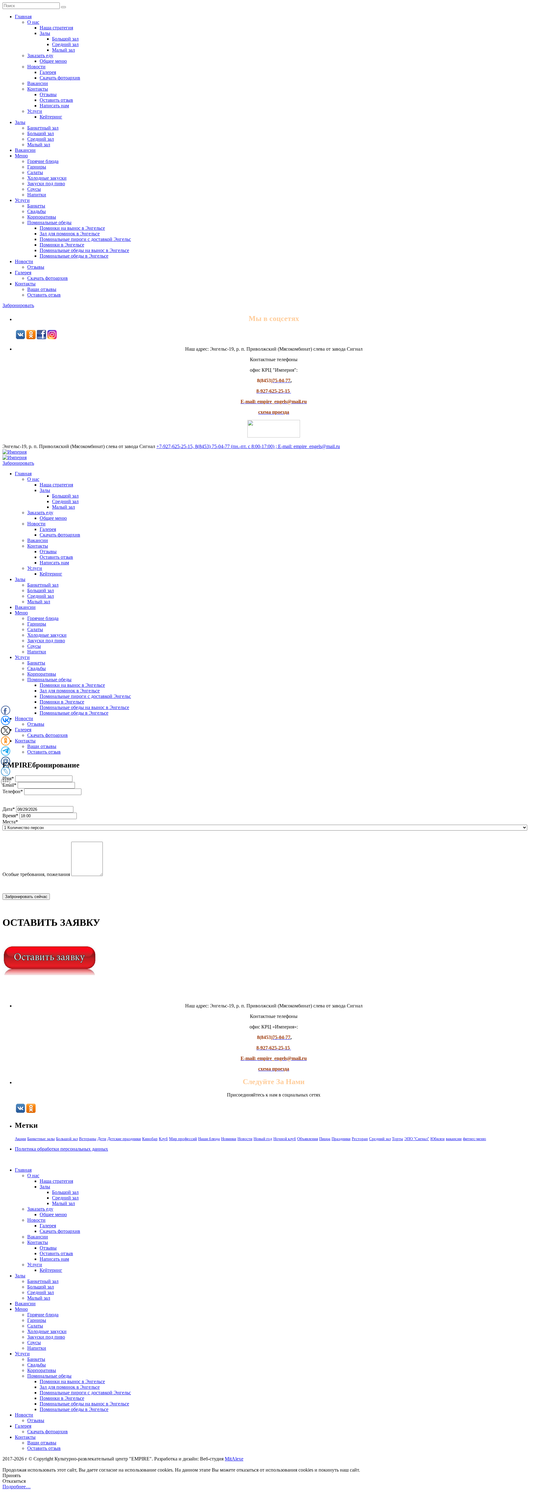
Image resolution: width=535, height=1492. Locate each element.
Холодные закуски (47, 178)
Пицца (324, 1138)
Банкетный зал (43, 127)
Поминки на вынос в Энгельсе (72, 228)
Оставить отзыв (56, 100)
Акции (20, 1138)
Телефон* (12, 791)
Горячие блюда (43, 161)
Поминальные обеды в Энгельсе (74, 256)
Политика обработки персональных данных (61, 1149)
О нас (33, 22)
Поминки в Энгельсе (62, 244)
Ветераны (87, 1138)
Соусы (34, 189)
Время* (10, 815)
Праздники (341, 1138)
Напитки (36, 194)
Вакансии (37, 83)
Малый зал (63, 50)
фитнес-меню (474, 1138)
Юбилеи (437, 1138)
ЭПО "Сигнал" (416, 1138)
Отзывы (48, 94)
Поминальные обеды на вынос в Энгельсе (84, 250)
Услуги (34, 111)
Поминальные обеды (49, 222)
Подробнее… (16, 1486)
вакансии (454, 1138)
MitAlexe (234, 1458)
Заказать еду (40, 55)
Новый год (263, 1138)
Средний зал (65, 44)
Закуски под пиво (46, 183)
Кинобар (150, 1138)
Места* (10, 821)
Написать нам (54, 105)
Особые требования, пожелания (36, 874)
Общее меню (53, 61)
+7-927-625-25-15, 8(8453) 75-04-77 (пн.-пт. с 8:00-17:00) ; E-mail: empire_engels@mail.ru (248, 446)
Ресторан (360, 1138)
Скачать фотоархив (60, 77)
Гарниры (36, 166)
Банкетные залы (41, 1138)
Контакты (37, 89)
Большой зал (65, 38)
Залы (45, 33)
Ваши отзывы (41, 289)
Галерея (48, 72)
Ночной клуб (284, 1138)
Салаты (35, 172)
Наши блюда (209, 1138)
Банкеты (36, 205)
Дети (102, 1138)
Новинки (228, 1138)
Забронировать (18, 305)
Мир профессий (183, 1138)
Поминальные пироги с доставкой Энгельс (85, 239)
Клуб (163, 1138)
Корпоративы (41, 217)
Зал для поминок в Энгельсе (70, 233)
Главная (23, 16)
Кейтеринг (51, 116)
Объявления (307, 1138)
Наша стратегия (56, 27)
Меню (21, 155)
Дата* (8, 809)
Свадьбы (36, 211)
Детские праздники (124, 1138)
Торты (397, 1138)
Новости (36, 66)
